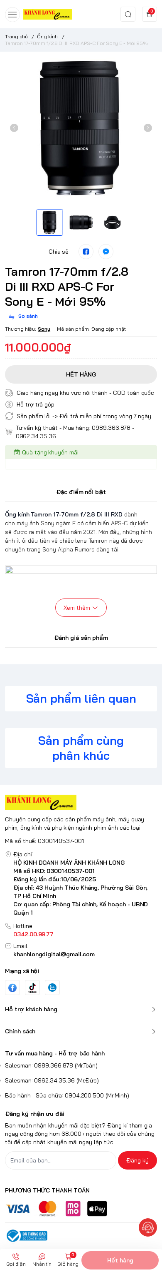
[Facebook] (12, 987)
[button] (14, 128)
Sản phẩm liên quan (81, 698)
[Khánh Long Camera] (47, 14)
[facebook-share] (86, 251)
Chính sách (20, 1031)
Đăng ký (137, 1160)
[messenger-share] (105, 251)
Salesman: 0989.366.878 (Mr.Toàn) (51, 1065)
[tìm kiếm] (128, 14)
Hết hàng (120, 1260)
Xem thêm (77, 607)
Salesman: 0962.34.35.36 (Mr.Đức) (52, 1080)
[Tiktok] (32, 988)
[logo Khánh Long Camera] (81, 802)
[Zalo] (52, 987)
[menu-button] (12, 14)
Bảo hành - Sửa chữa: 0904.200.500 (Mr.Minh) (67, 1095)
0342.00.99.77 (33, 934)
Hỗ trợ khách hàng (31, 1009)
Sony (44, 329)
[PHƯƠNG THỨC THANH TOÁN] (81, 1208)
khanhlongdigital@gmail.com (54, 954)
